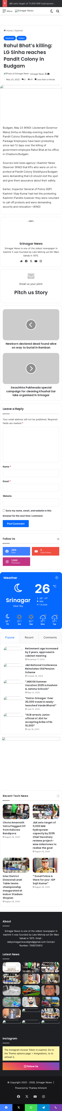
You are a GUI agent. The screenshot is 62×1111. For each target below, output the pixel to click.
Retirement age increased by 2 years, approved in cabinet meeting (41, 652)
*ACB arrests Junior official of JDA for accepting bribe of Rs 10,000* (38, 720)
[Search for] (57, 12)
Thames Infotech (38, 1088)
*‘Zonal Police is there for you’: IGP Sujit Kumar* (44, 879)
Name (7, 466)
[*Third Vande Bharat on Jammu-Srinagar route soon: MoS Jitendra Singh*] (31, 990)
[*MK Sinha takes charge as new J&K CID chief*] (50, 979)
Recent (29, 637)
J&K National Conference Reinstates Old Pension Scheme (41, 668)
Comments (50, 637)
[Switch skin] (51, 12)
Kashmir (19, 30)
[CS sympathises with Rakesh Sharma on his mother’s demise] (12, 967)
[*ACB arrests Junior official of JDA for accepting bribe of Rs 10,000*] (13, 719)
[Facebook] (26, 261)
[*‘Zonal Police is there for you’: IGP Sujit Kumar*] (46, 865)
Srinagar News (37, 74)
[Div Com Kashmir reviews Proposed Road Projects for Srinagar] (50, 1013)
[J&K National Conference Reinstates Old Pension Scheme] (13, 669)
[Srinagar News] (24, 10)
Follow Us (32, 1066)
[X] (31, 261)
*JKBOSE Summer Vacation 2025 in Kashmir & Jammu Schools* (41, 685)
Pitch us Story (31, 292)
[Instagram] (41, 261)
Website (7, 496)
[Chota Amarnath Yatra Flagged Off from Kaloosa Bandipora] (16, 811)
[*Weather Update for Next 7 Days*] (12, 1002)
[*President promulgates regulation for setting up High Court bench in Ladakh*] (50, 990)
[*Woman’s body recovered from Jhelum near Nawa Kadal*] (12, 990)
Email (7, 481)
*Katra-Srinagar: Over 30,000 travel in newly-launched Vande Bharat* (40, 701)
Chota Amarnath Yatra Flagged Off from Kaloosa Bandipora (14, 828)
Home (9, 30)
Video (21, 38)
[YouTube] (36, 261)
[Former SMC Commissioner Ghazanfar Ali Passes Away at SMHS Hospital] (12, 1013)
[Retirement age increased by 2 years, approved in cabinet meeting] (13, 653)
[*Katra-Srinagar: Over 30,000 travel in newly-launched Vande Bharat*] (13, 702)
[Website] (21, 261)
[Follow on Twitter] (46, 74)
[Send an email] (48, 74)
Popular (10, 637)
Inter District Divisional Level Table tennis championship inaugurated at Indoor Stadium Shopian (13, 887)
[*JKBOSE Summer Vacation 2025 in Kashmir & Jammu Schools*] (13, 686)
